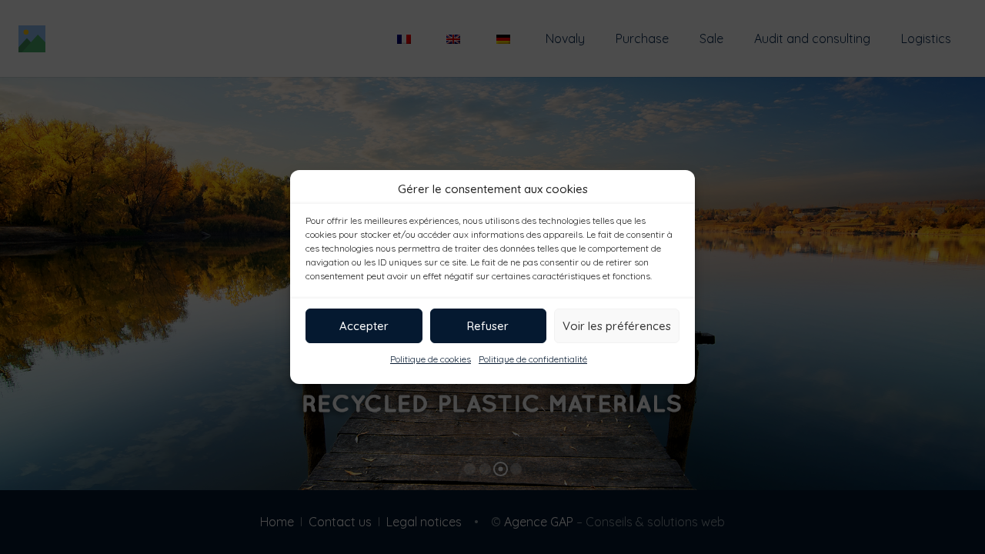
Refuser (488, 326)
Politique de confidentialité (533, 359)
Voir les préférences (617, 326)
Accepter (364, 326)
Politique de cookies (430, 359)
